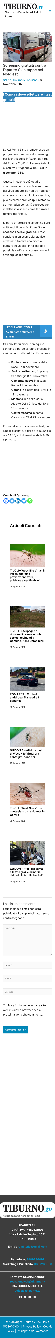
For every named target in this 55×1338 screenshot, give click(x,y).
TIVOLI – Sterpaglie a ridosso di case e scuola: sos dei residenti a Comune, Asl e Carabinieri (27, 635)
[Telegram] (24, 501)
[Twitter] (12, 501)
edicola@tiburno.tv (27, 1290)
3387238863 (43, 1264)
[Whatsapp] (30, 501)
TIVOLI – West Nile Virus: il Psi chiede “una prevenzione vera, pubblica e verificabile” (27, 575)
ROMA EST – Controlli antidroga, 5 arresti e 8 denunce (25, 697)
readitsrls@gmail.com (32, 1246)
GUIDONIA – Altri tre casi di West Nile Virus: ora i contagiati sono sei (26, 754)
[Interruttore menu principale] (49, 10)
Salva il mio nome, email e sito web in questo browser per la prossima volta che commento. (24, 1010)
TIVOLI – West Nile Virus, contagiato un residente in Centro (27, 811)
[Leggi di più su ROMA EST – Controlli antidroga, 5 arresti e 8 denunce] (27, 678)
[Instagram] (34, 1297)
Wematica (42, 1331)
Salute (7, 80)
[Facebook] (6, 501)
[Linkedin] (18, 501)
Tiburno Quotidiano (25, 80)
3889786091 (35, 1259)
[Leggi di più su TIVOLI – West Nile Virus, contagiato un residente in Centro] (27, 793)
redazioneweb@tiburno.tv (27, 1281)
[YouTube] (29, 1297)
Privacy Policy (32, 1326)
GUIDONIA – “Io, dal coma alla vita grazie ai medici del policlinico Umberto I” (26, 872)
